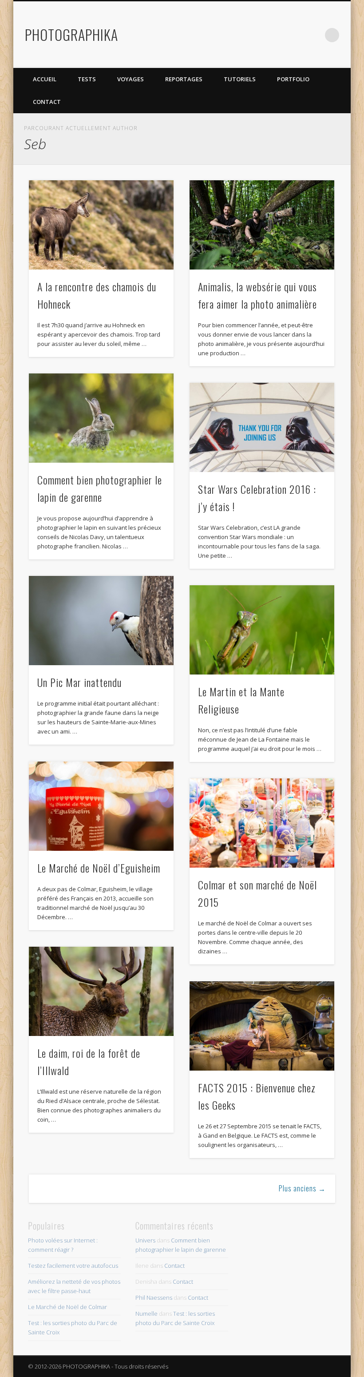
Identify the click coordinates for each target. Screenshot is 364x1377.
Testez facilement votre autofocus (73, 1266)
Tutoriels (240, 79)
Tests (87, 79)
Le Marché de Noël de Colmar (67, 1307)
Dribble (314, 35)
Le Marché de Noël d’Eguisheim (98, 868)
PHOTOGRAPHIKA (71, 34)
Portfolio (293, 79)
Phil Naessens (153, 1298)
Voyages (130, 79)
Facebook (259, 35)
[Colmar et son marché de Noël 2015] (262, 823)
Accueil (44, 79)
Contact (47, 102)
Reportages (183, 79)
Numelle (146, 1313)
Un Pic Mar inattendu (79, 682)
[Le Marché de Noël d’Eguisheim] (101, 806)
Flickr (296, 35)
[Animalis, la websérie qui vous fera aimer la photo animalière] (262, 225)
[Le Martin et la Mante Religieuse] (262, 630)
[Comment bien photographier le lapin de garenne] (101, 418)
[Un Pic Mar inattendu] (101, 620)
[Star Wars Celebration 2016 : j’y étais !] (262, 427)
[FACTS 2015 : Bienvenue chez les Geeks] (262, 1026)
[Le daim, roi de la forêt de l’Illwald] (101, 991)
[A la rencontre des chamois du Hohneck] (101, 225)
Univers (145, 1240)
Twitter (277, 35)
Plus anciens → (302, 1188)
